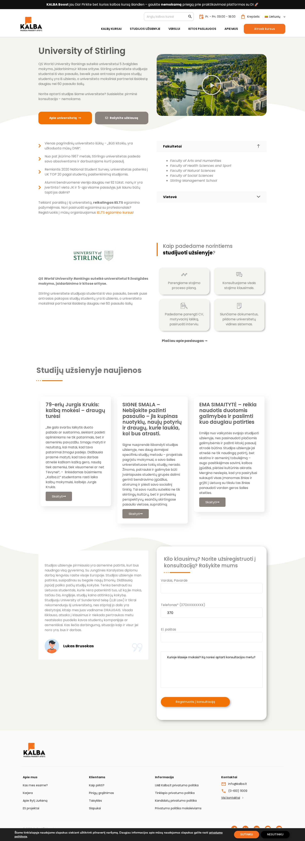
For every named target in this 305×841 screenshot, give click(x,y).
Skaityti (57, 496)
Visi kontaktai (230, 798)
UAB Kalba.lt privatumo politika (177, 785)
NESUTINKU (275, 834)
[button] (211, 85)
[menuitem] (275, 16)
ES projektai (31, 808)
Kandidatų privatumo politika (176, 801)
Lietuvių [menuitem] (274, 17)
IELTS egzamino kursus (115, 212)
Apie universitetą (63, 118)
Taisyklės (95, 801)
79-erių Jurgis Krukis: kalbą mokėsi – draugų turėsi (75, 410)
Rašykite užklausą (124, 118)
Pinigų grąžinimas (101, 793)
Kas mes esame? (35, 785)
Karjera (28, 793)
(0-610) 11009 (237, 791)
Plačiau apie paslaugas (183, 340)
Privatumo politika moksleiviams (178, 808)
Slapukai (95, 808)
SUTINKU (246, 834)
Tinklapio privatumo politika (175, 793)
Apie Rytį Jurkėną (35, 801)
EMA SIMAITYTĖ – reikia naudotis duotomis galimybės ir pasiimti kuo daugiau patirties (228, 413)
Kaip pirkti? (96, 785)
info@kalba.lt (237, 784)
